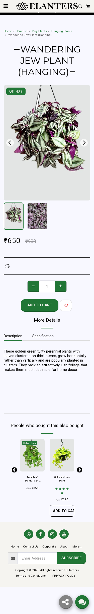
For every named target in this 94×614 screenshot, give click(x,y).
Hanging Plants (61, 31)
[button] (5, 6)
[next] (84, 143)
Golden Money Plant (62, 479)
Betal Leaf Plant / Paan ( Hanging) (32, 479)
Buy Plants (39, 31)
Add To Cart (63, 511)
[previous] (10, 143)
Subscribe (71, 558)
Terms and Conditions (31, 575)
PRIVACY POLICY (63, 575)
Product (22, 31)
